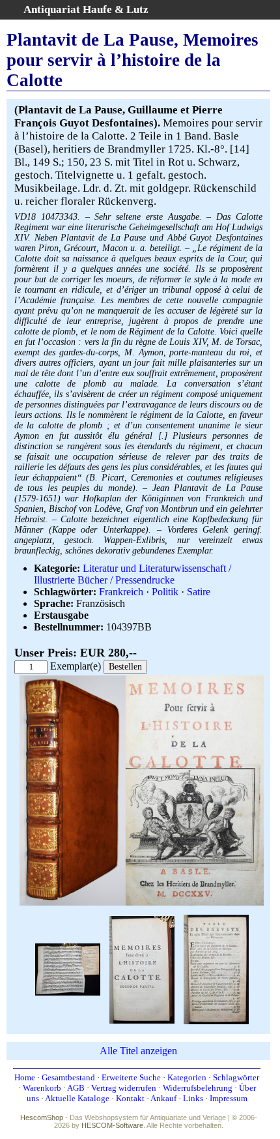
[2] (142, 968)
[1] (142, 903)
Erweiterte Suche (131, 1077)
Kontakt (130, 1098)
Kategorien (186, 1077)
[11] (68, 968)
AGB (76, 1088)
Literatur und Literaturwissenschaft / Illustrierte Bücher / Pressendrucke (132, 574)
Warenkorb (42, 1088)
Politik (165, 591)
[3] (216, 968)
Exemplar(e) (75, 666)
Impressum (228, 1098)
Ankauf (163, 1098)
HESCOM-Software (112, 1125)
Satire (198, 591)
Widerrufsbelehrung (197, 1088)
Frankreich (121, 591)
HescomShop (41, 1117)
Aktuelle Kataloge (77, 1098)
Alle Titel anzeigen (138, 1050)
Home (24, 1077)
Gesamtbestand (68, 1077)
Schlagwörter (236, 1077)
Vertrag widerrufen (123, 1088)
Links (193, 1098)
